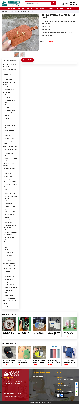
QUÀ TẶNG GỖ (6, 241)
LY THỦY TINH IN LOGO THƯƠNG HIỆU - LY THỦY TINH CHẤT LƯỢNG (24, 333)
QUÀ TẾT (5, 303)
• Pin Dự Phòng (7, 173)
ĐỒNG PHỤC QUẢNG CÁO (9, 113)
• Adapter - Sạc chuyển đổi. (11, 171)
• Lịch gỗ (6, 257)
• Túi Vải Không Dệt (9, 138)
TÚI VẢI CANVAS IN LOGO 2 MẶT (38, 333)
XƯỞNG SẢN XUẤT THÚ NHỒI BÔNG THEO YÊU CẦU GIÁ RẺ (8, 361)
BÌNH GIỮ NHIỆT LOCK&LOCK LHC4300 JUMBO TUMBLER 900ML (39, 361)
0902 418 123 (73, 2)
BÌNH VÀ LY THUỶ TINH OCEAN (9, 83)
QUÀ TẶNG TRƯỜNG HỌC (9, 301)
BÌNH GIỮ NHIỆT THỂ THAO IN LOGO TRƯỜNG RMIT (9, 333)
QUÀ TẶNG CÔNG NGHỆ (9, 168)
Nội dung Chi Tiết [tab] (27, 60)
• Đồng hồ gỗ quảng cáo (10, 249)
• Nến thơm (6, 229)
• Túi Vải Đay (7, 135)
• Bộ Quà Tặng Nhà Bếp (9, 211)
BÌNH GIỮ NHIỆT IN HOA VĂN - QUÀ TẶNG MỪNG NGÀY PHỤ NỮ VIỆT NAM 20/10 (53, 333)
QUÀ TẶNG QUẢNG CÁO (9, 268)
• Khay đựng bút (8, 255)
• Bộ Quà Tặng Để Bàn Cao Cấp (10, 185)
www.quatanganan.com (14, 396)
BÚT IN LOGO (6, 92)
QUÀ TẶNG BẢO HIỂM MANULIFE (8, 164)
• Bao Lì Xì (6, 306)
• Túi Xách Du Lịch (8, 141)
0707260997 (60, 383)
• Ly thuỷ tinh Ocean (9, 89)
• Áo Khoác (6, 115)
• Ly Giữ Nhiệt (7, 219)
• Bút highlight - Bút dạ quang (9, 101)
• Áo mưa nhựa (7, 74)
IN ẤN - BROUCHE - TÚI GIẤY (10, 146)
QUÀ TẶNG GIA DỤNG (8, 201)
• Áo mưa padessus (9, 76)
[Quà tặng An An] (11, 3)
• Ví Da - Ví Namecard (9, 298)
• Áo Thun (6, 118)
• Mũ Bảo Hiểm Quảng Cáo (10, 287)
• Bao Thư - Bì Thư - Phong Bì (10, 150)
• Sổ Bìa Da (6, 292)
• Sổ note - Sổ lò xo (8, 295)
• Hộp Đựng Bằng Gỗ (9, 252)
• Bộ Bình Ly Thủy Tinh (9, 209)
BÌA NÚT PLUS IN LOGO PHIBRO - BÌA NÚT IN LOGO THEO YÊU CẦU (69, 333)
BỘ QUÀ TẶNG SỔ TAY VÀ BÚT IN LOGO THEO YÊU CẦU (54, 361)
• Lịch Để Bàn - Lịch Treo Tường (10, 154)
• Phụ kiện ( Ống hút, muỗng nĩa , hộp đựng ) (11, 233)
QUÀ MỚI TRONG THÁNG (9, 64)
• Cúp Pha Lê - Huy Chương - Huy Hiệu (10, 197)
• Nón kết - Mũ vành (9, 130)
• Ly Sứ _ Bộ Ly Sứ (8, 222)
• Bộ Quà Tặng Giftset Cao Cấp (10, 190)
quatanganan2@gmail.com (15, 393)
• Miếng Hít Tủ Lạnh (9, 282)
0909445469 (60, 389)
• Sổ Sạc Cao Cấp (8, 176)
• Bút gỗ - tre (7, 97)
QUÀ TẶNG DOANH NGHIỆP (10, 181)
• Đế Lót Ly (6, 217)
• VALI (5, 143)
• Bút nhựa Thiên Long (9, 110)
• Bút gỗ (6, 244)
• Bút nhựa (6, 107)
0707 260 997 (73, 4)
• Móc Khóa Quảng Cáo (9, 284)
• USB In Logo (7, 179)
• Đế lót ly (6, 247)
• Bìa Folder (7, 271)
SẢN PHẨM (6, 66)
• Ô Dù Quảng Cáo (8, 290)
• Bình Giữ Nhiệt (8, 203)
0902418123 (60, 377)
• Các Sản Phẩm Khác (9, 214)
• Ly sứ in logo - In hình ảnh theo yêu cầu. (10, 226)
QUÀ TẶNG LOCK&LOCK (9, 263)
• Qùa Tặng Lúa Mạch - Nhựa (9, 238)
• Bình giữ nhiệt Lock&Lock (11, 266)
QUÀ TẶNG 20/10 (7, 161)
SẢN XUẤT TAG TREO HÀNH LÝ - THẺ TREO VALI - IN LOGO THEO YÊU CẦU (24, 361)
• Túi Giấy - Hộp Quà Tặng (10, 158)
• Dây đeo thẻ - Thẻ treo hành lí (10, 126)
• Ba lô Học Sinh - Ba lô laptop (9, 122)
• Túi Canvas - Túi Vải (9, 133)
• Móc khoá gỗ (7, 260)
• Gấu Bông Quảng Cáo (9, 279)
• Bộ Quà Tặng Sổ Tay (9, 193)
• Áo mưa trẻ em (8, 79)
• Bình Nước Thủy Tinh (9, 206)
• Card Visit (7, 274)
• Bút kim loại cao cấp (9, 105)
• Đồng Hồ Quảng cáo (9, 276)
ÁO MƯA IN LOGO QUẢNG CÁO (9, 70)
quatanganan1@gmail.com (15, 390)
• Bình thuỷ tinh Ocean (9, 86)
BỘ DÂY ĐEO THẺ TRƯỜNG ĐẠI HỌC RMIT (69, 361)
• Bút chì (6, 95)
